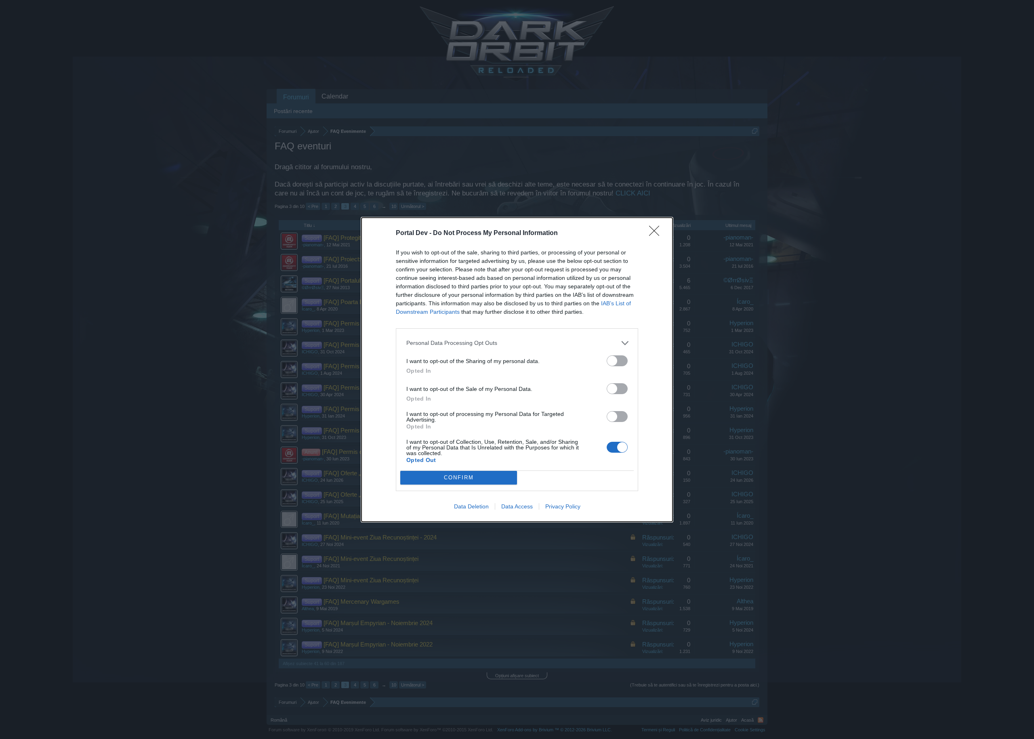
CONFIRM (459, 477)
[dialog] (517, 370)
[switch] (617, 360)
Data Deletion (471, 506)
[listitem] (517, 343)
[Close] (656, 233)
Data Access (517, 506)
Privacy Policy (562, 506)
